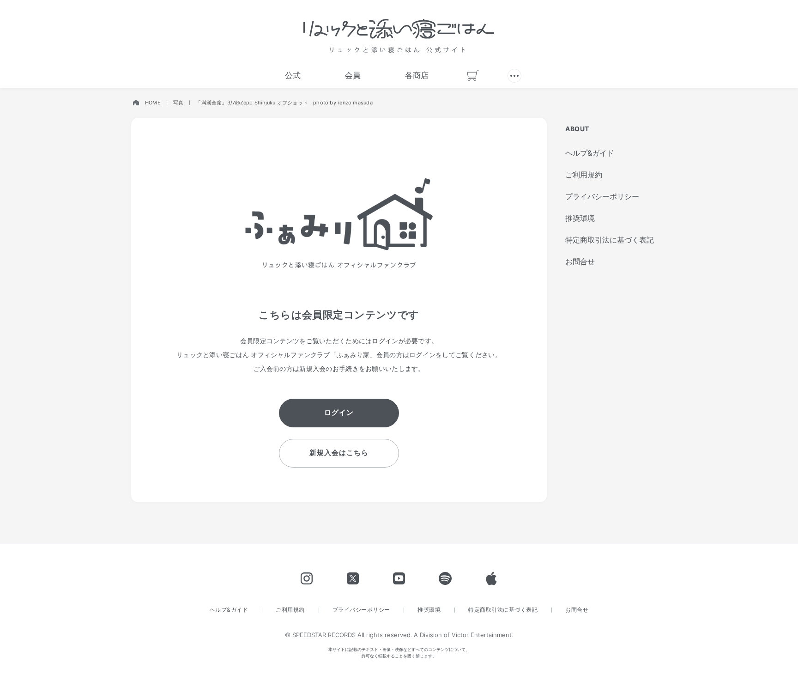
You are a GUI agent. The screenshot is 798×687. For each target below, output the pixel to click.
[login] (514, 76)
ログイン (339, 412)
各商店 (417, 75)
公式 (293, 75)
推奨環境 (580, 218)
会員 (353, 75)
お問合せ (580, 261)
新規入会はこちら (338, 452)
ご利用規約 (583, 174)
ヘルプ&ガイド (589, 153)
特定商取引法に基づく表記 (609, 239)
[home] (135, 102)
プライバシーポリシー (602, 196)
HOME (153, 102)
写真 (178, 102)
